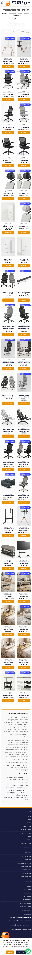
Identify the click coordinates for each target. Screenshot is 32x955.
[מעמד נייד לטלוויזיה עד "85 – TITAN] (8, 516)
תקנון (29, 840)
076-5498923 (15, 918)
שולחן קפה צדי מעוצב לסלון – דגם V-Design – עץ (8, 596)
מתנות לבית (12, 14)
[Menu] (29, 3)
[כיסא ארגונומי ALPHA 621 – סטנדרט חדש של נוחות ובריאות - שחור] (24, 417)
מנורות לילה (24, 793)
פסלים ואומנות (15, 785)
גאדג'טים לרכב (26, 873)
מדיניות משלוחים (25, 826)
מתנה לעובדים (26, 910)
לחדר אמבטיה (13, 790)
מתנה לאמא (27, 893)
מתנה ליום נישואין (25, 907)
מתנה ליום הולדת (25, 903)
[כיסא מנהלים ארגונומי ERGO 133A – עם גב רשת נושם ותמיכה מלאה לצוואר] (8, 113)
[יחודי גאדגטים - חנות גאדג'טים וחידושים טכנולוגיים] (14, 3)
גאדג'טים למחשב (25, 877)
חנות (29, 819)
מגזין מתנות (27, 836)
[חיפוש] (25, 3)
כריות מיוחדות (22, 795)
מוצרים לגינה (8, 793)
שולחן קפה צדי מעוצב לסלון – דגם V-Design (24, 596)
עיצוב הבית (24, 785)
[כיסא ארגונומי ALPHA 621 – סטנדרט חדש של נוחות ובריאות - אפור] (8, 417)
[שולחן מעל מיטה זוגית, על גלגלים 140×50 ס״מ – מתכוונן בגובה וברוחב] (8, 615)
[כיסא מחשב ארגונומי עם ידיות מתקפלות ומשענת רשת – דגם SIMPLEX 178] (8, 146)
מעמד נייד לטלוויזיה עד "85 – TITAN (8, 529)
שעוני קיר (13, 797)
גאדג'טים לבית (26, 856)
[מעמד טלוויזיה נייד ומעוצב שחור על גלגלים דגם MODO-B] (24, 549)
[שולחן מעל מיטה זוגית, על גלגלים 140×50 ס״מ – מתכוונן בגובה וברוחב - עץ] (24, 648)
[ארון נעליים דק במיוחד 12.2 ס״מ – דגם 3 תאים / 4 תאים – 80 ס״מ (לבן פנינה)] (8, 212)
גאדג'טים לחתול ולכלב (24, 863)
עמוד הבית (27, 14)
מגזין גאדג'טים (26, 833)
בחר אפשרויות (23, 66)
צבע (14, 31)
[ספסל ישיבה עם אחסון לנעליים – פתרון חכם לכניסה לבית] (8, 549)
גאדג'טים (28, 853)
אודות (29, 823)
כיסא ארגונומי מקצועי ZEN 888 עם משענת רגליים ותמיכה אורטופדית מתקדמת (8, 295)
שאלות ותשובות (26, 830)
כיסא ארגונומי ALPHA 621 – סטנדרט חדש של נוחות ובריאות (8, 397)
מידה (7, 31)
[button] (28, 951)
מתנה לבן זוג (27, 896)
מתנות (20, 14)
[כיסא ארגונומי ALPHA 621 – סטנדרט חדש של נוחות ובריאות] (8, 382)
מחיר (22, 31)
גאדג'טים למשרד (26, 870)
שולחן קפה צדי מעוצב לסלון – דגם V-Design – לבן (24, 629)
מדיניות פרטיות (26, 843)
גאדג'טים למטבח (26, 866)
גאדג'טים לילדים (26, 860)
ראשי (29, 816)
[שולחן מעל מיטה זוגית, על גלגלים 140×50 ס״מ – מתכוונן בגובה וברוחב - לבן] (8, 648)
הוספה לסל (8, 66)
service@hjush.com (16, 925)
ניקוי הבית (16, 793)
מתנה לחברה (27, 900)
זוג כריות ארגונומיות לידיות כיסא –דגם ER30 (8, 497)
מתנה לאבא (27, 890)
